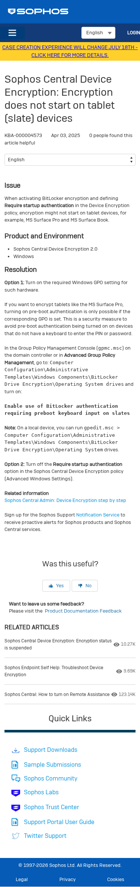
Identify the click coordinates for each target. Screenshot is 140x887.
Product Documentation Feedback (83, 611)
